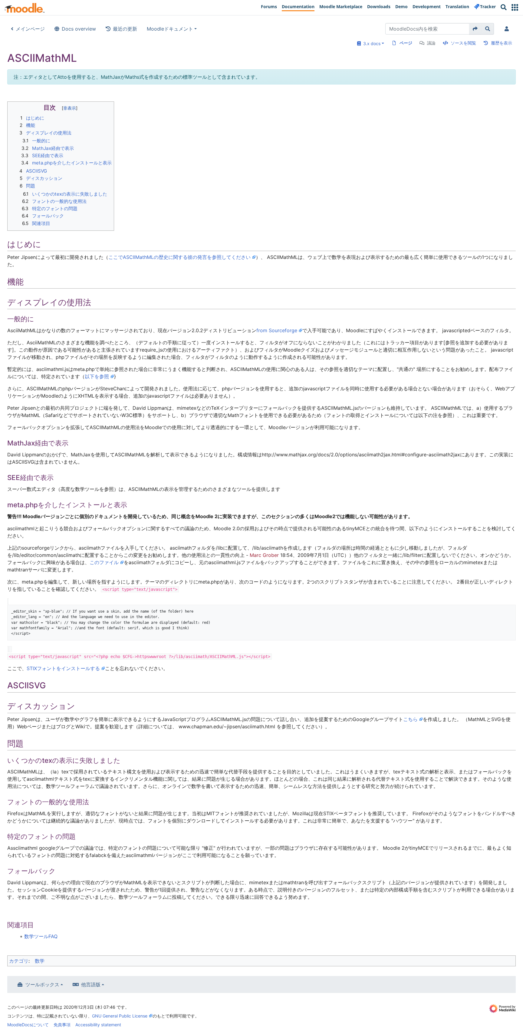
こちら (410, 719)
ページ (406, 42)
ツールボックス (42, 984)
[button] (515, 7)
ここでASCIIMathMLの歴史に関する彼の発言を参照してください (179, 257)
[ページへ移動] (475, 29)
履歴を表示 (501, 42)
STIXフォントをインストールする (63, 668)
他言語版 (90, 984)
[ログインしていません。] (508, 29)
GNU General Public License (119, 1015)
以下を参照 (97, 376)
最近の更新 (125, 29)
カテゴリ (18, 961)
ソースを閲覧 (463, 42)
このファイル (104, 562)
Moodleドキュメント (170, 29)
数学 (39, 961)
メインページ (30, 29)
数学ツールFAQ (41, 936)
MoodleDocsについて (28, 1024)
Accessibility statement (98, 1024)
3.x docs (370, 43)
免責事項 (62, 1024)
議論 (431, 42)
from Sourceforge (276, 330)
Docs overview (79, 29)
